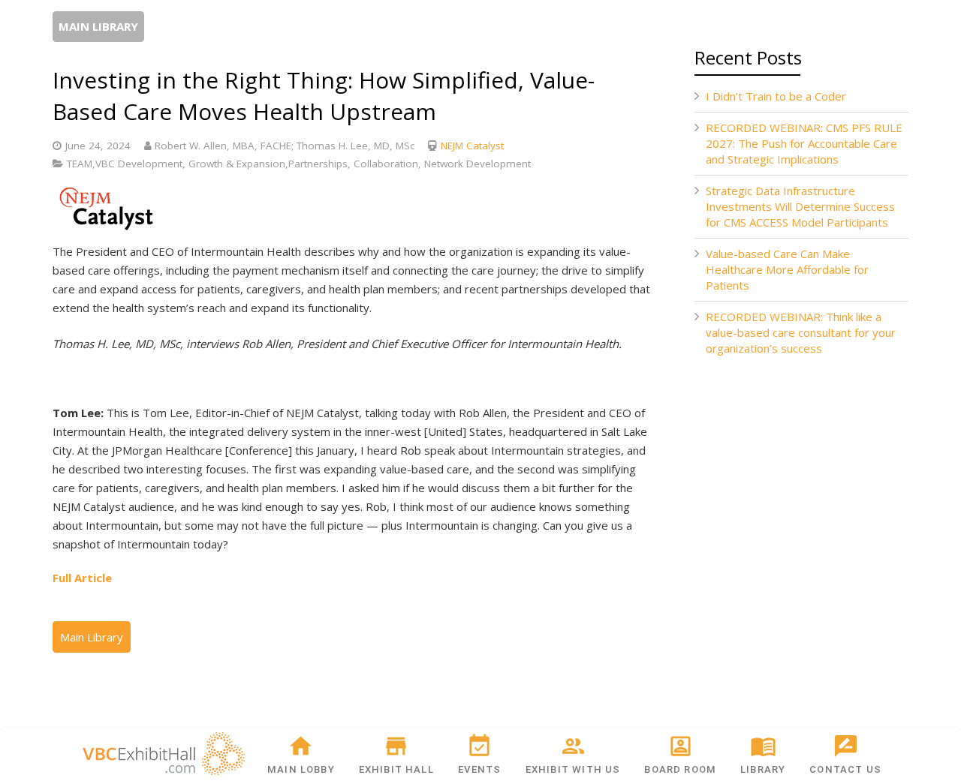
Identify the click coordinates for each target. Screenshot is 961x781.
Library (762, 769)
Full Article (82, 577)
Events (479, 769)
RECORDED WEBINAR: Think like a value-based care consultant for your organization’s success (801, 332)
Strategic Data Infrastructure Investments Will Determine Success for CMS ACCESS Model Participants (800, 206)
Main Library (98, 26)
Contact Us (845, 769)
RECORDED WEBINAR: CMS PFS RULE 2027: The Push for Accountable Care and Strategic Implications (804, 143)
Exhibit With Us (573, 769)
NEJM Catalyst (472, 145)
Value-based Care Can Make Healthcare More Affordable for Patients (787, 269)
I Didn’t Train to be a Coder (776, 96)
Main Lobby (301, 769)
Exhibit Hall (396, 769)
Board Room (680, 769)
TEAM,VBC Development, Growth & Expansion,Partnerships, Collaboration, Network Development (299, 163)
